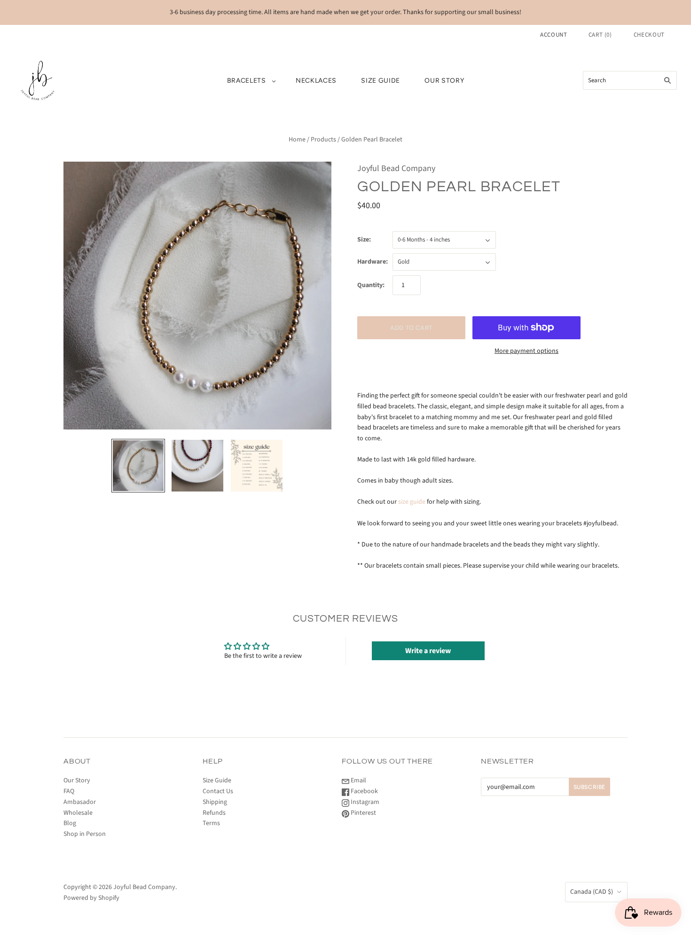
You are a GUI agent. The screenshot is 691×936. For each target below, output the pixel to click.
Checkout (649, 35)
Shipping (215, 802)
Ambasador (79, 802)
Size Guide (380, 81)
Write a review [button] (428, 651)
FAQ (68, 791)
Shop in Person (84, 834)
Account (553, 35)
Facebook (363, 791)
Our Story (444, 81)
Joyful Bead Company (396, 168)
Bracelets (246, 81)
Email (357, 780)
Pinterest (362, 813)
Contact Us (218, 791)
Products (323, 139)
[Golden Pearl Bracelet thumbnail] (138, 465)
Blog (69, 823)
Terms (211, 823)
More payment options (526, 351)
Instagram (364, 802)
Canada (591, 892)
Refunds (214, 813)
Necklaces (316, 81)
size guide (411, 502)
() (600, 35)
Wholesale (78, 813)
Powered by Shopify (91, 898)
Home (297, 139)
